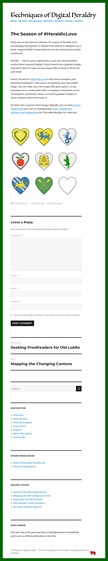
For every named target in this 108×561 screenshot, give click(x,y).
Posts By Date (20, 418)
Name (14, 276)
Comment (17, 236)
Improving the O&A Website (28, 499)
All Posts (48, 21)
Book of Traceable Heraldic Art (29, 462)
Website (15, 301)
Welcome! (18, 415)
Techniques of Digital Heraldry (23, 550)
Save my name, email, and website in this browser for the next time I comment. (47, 315)
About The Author (22, 433)
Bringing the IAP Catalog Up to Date (32, 495)
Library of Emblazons (24, 466)
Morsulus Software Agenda (27, 506)
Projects (59, 21)
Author (69, 21)
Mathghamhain (21, 203)
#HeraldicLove (38, 79)
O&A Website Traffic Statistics (29, 503)
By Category (35, 21)
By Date (23, 21)
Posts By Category (22, 422)
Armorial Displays (54, 203)
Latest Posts (19, 426)
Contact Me (19, 437)
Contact (79, 21)
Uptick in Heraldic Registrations (30, 492)
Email (15, 289)
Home (14, 21)
